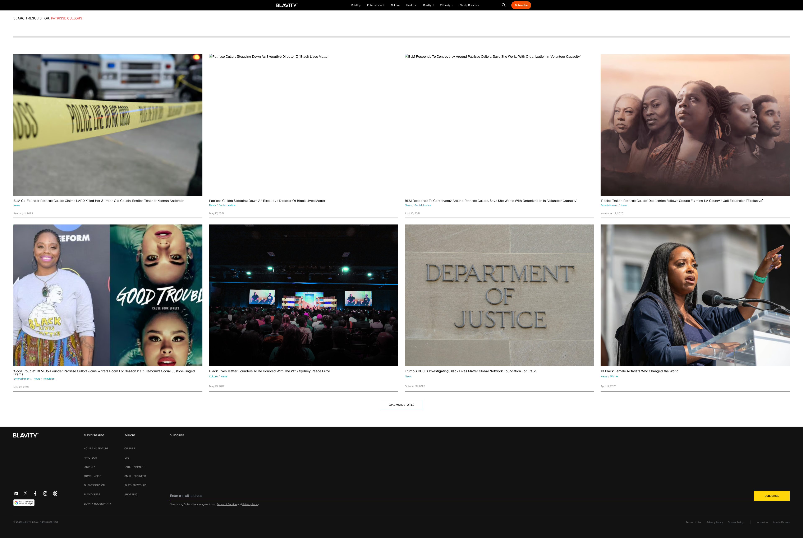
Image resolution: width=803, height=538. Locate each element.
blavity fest (92, 494)
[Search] (504, 5)
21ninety (89, 467)
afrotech (90, 457)
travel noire (92, 476)
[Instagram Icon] (45, 493)
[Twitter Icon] (25, 493)
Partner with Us (135, 485)
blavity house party (97, 503)
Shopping (130, 494)
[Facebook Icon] (35, 493)
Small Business (135, 476)
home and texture (96, 448)
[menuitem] (411, 5)
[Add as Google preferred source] (24, 502)
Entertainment (134, 467)
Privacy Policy (250, 504)
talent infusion (94, 485)
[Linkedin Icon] (15, 493)
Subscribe (521, 5)
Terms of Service (227, 504)
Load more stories (401, 405)
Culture (129, 448)
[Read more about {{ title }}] (107, 125)
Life (126, 457)
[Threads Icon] (55, 493)
